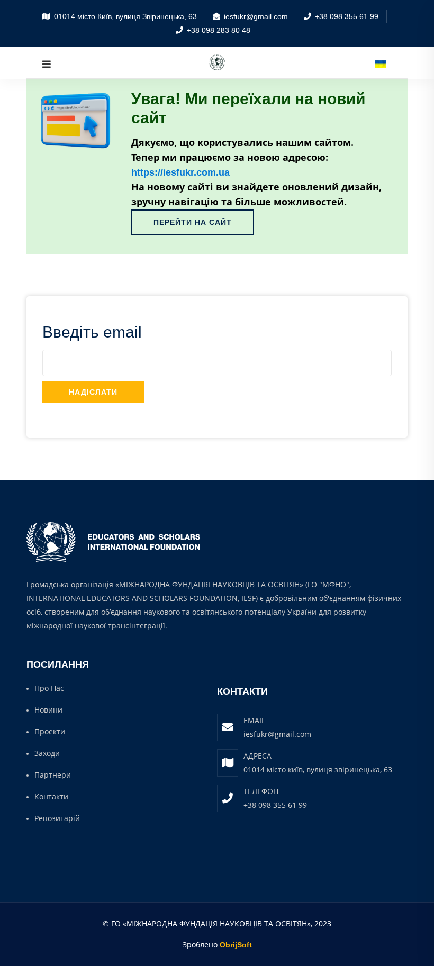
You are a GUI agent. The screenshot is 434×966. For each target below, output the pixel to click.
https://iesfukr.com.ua (180, 172)
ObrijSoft (236, 945)
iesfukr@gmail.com (277, 734)
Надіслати (93, 392)
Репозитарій (57, 818)
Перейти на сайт (192, 222)
